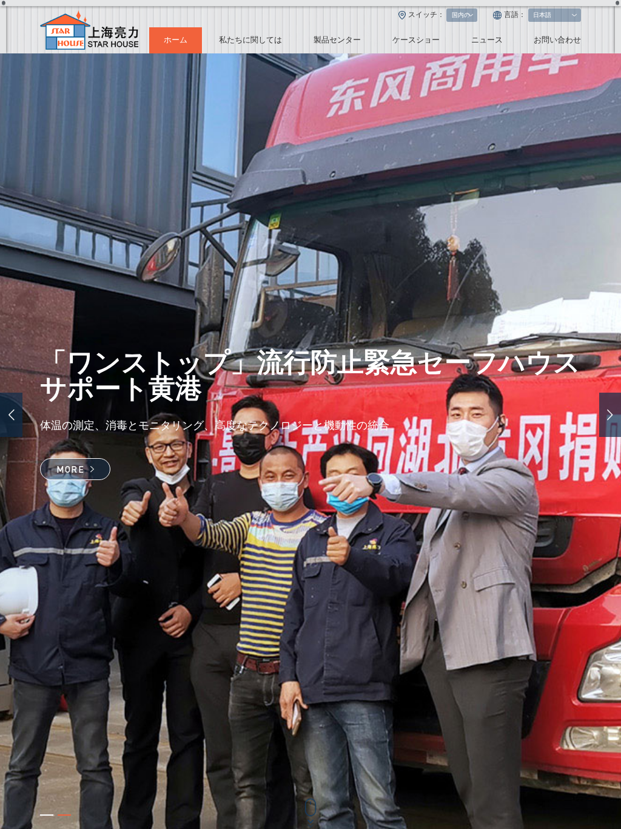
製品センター (337, 39)
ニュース (487, 39)
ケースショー (416, 39)
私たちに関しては (250, 39)
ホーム (175, 39)
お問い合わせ (557, 39)
